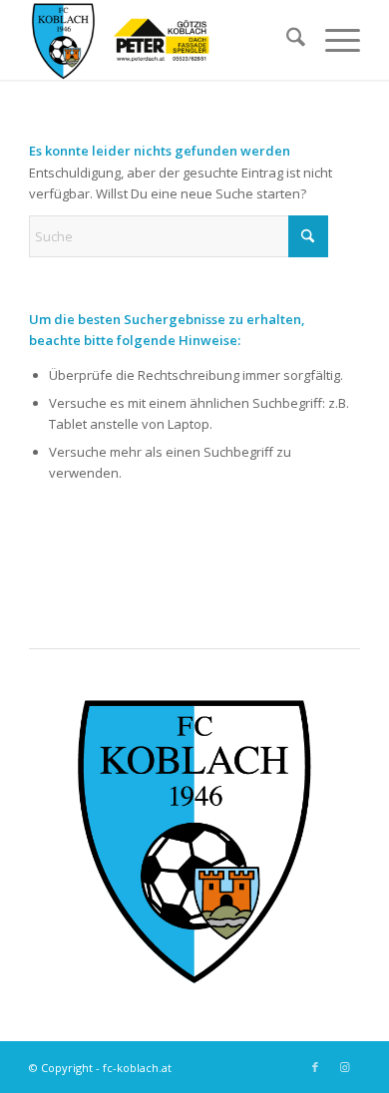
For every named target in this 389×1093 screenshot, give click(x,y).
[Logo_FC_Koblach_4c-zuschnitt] (194, 841)
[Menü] (332, 40)
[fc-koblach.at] (161, 40)
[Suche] (285, 40)
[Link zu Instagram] (345, 1067)
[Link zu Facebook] (315, 1067)
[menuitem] (285, 40)
